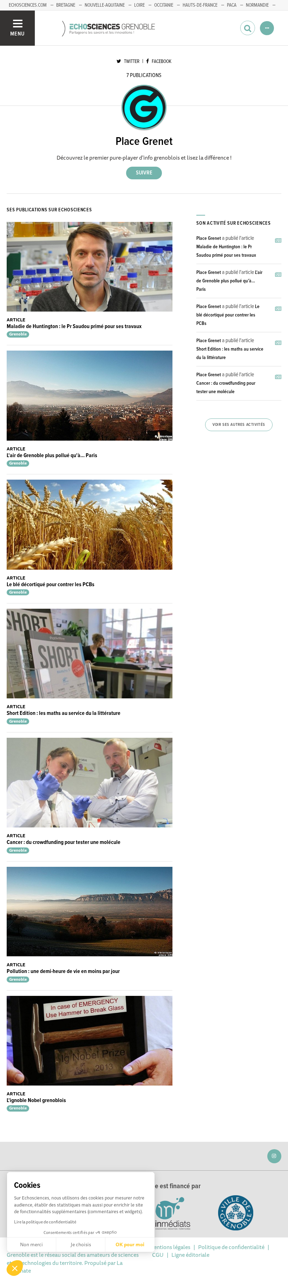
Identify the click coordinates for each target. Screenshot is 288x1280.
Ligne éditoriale (190, 1254)
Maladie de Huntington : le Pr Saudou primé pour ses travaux (74, 326)
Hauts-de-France (200, 5)
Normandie (257, 5)
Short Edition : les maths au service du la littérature (63, 713)
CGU (158, 1254)
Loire (139, 5)
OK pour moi (130, 1244)
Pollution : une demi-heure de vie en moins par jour (63, 971)
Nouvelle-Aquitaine (105, 5)
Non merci (31, 1244)
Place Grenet (208, 238)
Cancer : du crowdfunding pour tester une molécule (63, 842)
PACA (231, 5)
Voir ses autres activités (238, 425)
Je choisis (81, 1244)
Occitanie (163, 5)
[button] (14, 1268)
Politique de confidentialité (231, 1247)
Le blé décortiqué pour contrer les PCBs (50, 584)
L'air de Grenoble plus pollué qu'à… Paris (52, 455)
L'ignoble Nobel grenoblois (36, 1100)
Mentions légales (169, 1247)
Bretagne (65, 5)
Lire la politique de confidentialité (45, 1221)
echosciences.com (28, 5)
